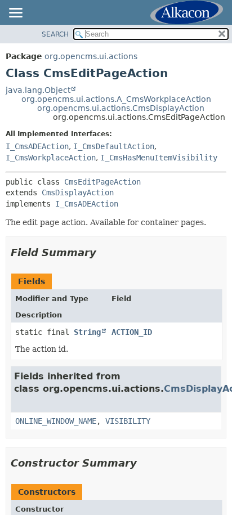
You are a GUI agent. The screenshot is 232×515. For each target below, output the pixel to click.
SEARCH (55, 34)
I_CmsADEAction (37, 146)
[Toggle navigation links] (15, 13)
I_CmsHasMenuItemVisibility (158, 157)
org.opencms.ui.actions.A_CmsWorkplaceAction (116, 99)
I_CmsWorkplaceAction (51, 157)
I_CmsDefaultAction (113, 146)
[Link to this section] (104, 252)
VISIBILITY (127, 421)
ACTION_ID (131, 332)
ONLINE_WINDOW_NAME (55, 421)
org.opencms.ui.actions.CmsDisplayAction (120, 108)
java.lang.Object (38, 90)
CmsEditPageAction (102, 181)
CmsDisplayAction (78, 192)
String (87, 332)
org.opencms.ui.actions (90, 56)
